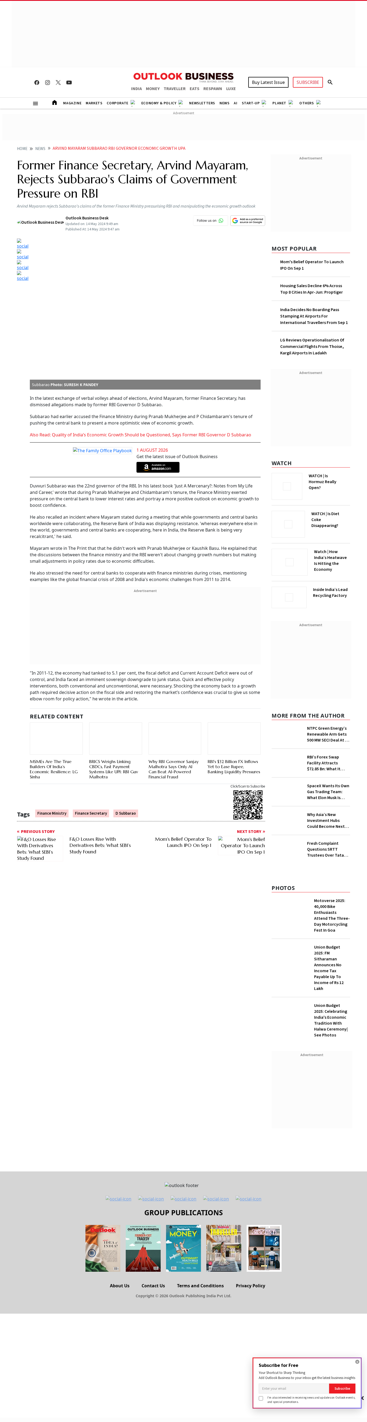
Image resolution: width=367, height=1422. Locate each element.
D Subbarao (126, 673)
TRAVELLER (175, 89)
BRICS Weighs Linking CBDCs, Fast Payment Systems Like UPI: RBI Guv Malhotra (113, 609)
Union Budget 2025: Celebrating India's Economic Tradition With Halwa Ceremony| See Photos (331, 1109)
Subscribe (342, 1388)
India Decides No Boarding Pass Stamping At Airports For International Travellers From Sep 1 (314, 316)
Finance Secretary (91, 673)
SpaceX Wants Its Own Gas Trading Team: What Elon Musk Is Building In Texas (328, 817)
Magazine (72, 103)
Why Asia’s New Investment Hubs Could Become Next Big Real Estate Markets (326, 848)
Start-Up (251, 103)
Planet (279, 103)
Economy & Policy (159, 103)
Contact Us (153, 1374)
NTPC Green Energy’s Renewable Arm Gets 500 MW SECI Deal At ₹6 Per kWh (328, 733)
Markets (94, 103)
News (224, 103)
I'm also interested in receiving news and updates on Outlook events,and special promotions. (311, 1399)
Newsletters (202, 103)
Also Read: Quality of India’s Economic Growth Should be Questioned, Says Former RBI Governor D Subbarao (141, 301)
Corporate (117, 103)
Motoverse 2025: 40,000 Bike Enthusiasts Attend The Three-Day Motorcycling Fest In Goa (332, 1004)
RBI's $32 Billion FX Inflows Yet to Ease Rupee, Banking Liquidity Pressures (234, 626)
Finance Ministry (51, 673)
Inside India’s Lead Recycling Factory (331, 592)
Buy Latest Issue (268, 82)
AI (235, 103)
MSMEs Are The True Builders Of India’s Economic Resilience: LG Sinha (54, 628)
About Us (119, 1374)
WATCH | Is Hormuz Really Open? (331, 479)
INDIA (136, 89)
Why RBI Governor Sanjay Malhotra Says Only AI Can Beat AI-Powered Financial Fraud (174, 609)
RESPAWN (212, 89)
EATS (194, 89)
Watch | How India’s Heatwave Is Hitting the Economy (330, 564)
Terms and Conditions (200, 1374)
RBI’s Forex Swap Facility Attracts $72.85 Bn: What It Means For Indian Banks (323, 789)
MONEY (153, 89)
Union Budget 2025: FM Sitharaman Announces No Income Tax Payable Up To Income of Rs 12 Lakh (329, 1056)
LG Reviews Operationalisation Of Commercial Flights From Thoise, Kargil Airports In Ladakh (312, 346)
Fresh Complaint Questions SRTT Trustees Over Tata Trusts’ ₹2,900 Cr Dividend (325, 911)
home (22, 149)
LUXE (231, 89)
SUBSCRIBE (308, 82)
